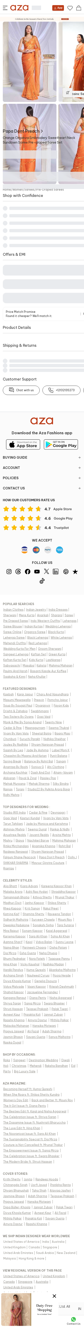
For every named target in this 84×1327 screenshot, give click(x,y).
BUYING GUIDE (15, 457)
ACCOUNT (11, 468)
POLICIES (10, 478)
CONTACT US (14, 488)
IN (79, 1309)
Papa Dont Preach (21, 131)
